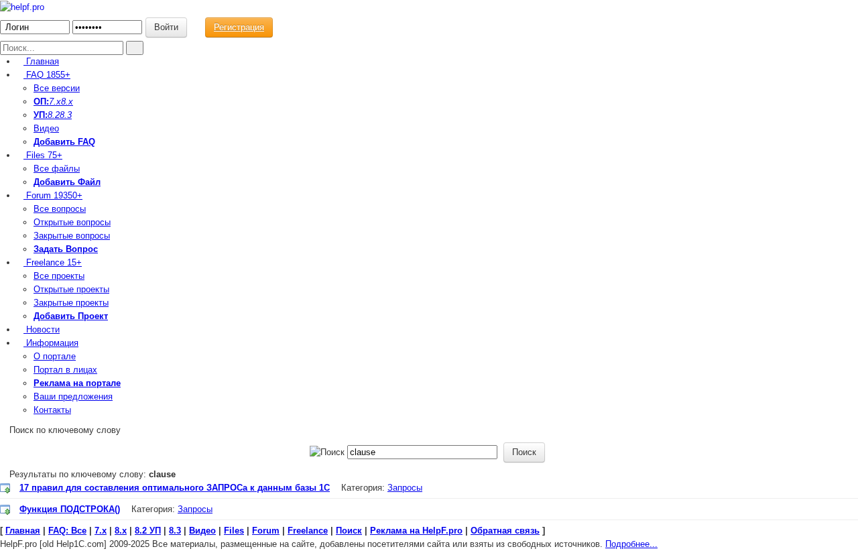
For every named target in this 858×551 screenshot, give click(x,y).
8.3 (66, 115)
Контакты (52, 410)
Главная (41, 61)
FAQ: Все (67, 531)
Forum (52, 195)
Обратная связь (505, 531)
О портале (55, 356)
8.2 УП (148, 531)
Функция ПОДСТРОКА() (69, 509)
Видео (46, 128)
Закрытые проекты (71, 303)
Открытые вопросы (72, 222)
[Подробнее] (5, 488)
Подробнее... (631, 544)
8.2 (54, 115)
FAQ (46, 75)
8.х (121, 531)
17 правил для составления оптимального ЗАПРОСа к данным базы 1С (174, 488)
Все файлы (57, 169)
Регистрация (239, 27)
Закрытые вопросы (72, 236)
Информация (50, 343)
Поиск (349, 531)
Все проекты (59, 276)
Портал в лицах (65, 370)
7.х (55, 102)
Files (42, 155)
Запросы (404, 488)
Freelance (52, 262)
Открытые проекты (71, 289)
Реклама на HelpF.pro (416, 531)
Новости (41, 329)
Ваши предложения (73, 396)
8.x (67, 102)
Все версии (57, 88)
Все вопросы (60, 209)
